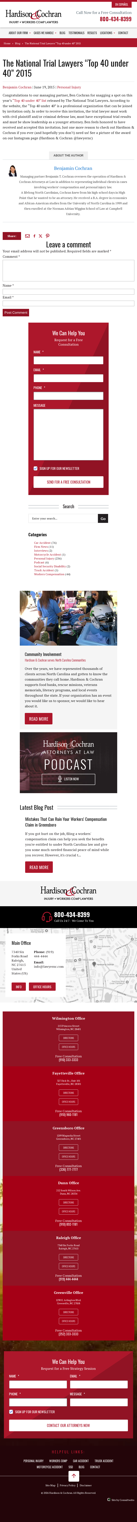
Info (19, 986)
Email (28, 235)
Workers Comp (58, 1461)
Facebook (35, 236)
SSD (70, 1467)
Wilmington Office (68, 1018)
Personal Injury (69, 87)
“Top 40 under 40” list (29, 100)
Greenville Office (68, 1292)
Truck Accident (44, 570)
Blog (62, 33)
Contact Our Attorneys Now (68, 1425)
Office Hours (42, 986)
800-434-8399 (116, 19)
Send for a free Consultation (68, 482)
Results (92, 33)
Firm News (41, 547)
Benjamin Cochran (17, 87)
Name (8, 285)
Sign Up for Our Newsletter (59, 468)
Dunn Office (68, 1182)
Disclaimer (86, 1485)
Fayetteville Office (68, 1073)
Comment (11, 256)
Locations (106, 33)
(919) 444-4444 (44, 954)
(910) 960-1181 (68, 1114)
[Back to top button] (73, 1476)
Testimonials (76, 33)
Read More (38, 718)
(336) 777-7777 (68, 1169)
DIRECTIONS (68, 1038)
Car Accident (42, 543)
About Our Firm (19, 33)
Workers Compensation (49, 574)
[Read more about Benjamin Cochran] (12, 167)
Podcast (39, 562)
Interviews (41, 551)
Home (7, 43)
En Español (121, 4)
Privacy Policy (67, 1485)
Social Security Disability (50, 566)
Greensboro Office (68, 1128)
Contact (123, 33)
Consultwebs (127, 1500)
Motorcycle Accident (47, 554)
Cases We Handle (44, 33)
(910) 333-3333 (68, 1059)
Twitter (41, 236)
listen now (71, 779)
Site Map (50, 1485)
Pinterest (48, 235)
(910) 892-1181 (68, 1224)
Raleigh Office (68, 1237)
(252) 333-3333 (68, 1334)
